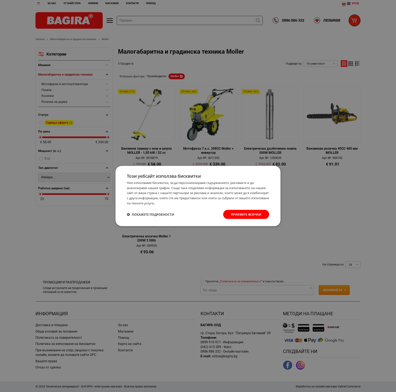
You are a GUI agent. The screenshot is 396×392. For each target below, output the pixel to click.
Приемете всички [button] (246, 214)
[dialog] (198, 196)
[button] (150, 214)
